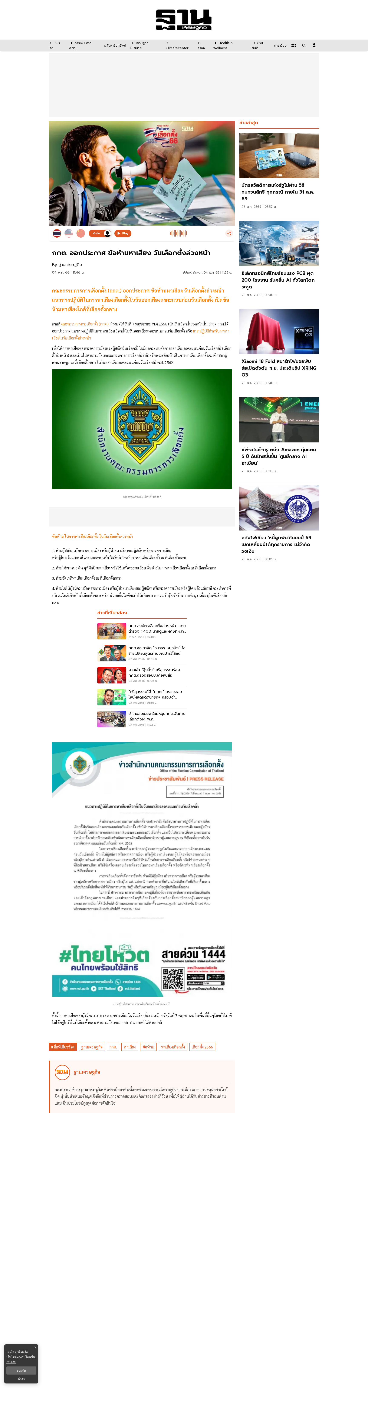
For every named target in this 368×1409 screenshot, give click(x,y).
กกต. (113, 1046)
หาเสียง (130, 1046)
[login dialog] (314, 45)
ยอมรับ (21, 1370)
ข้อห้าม (148, 1046)
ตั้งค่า (21, 1379)
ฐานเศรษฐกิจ (92, 1046)
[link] (279, 175)
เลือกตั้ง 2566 (202, 1046)
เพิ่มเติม (11, 1362)
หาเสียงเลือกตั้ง (173, 1046)
